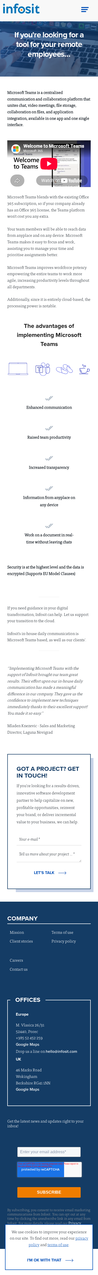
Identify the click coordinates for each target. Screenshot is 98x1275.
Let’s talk (44, 872)
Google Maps (27, 1044)
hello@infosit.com (61, 1051)
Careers (16, 960)
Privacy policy (64, 941)
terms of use (58, 1244)
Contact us (19, 969)
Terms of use (62, 932)
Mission (17, 932)
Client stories (21, 941)
